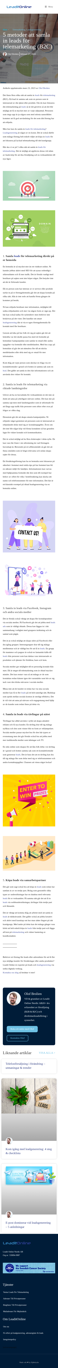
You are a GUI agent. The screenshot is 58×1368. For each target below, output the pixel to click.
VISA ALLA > (47, 1052)
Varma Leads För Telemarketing (16, 1292)
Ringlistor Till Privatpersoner (15, 1305)
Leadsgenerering (33, 29)
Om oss (6, 1327)
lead (4, 370)
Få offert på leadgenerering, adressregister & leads (23, 1333)
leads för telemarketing (35, 129)
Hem (5, 29)
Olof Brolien (44, 88)
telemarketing (49, 95)
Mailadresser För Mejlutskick (14, 1311)
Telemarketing (18, 29)
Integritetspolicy (9, 1339)
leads (23, 107)
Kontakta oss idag (11, 972)
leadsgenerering (10, 322)
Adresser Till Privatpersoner (14, 1299)
